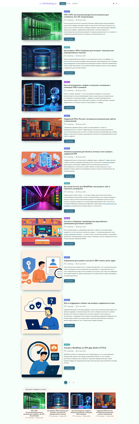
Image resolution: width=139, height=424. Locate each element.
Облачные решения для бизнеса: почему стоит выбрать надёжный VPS (88, 153)
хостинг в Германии (70, 234)
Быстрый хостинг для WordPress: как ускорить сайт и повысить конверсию (87, 187)
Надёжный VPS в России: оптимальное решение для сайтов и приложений (90, 120)
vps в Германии (68, 63)
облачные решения (109, 162)
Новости (67, 11)
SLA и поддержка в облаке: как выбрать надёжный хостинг (89, 303)
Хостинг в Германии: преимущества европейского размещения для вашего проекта (85, 222)
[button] (73, 382)
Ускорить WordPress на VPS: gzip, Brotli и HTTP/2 (85, 348)
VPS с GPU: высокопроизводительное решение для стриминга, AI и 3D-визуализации (86, 16)
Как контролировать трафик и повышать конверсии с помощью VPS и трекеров (87, 86)
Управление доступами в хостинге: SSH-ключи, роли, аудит (90, 260)
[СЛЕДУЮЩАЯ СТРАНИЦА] (73, 382)
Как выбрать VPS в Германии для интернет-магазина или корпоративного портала (89, 51)
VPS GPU (112, 27)
